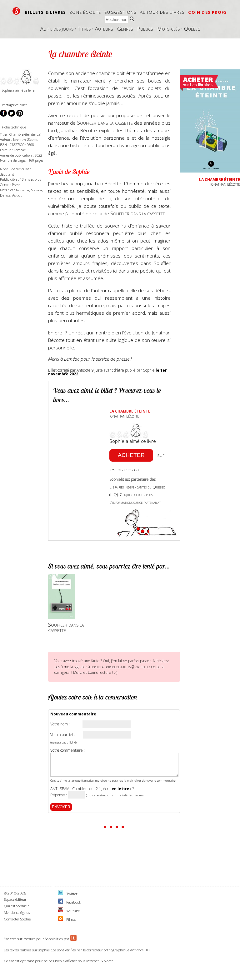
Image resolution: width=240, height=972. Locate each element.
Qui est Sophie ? (16, 906)
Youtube (73, 911)
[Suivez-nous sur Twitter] (60, 893)
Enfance (5, 195)
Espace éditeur (15, 899)
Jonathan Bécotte (25, 139)
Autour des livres (162, 12)
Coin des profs (207, 12)
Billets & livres (45, 12)
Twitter (72, 893)
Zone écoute (85, 12)
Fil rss (71, 919)
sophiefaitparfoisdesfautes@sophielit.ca (121, 666)
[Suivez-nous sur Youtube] (60, 911)
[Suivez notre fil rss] (60, 919)
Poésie (16, 184)
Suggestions (120, 12)
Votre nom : (60, 724)
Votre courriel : (62, 734)
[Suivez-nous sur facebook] (60, 902)
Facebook (73, 902)
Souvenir (36, 190)
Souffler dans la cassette (104, 122)
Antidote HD (140, 950)
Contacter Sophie (17, 919)
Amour (16, 195)
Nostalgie (22, 190)
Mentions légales (17, 912)
